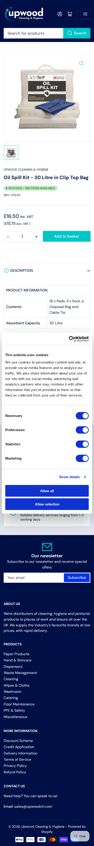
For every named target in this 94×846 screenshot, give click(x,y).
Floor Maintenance (19, 704)
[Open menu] (85, 14)
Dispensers (13, 666)
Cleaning (11, 679)
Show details (69, 477)
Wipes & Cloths (16, 685)
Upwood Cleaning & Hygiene (26, 170)
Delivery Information (20, 753)
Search (80, 33)
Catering (11, 697)
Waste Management (20, 672)
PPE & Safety (14, 710)
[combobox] (47, 33)
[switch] (82, 429)
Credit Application (19, 746)
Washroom (12, 691)
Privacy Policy (15, 765)
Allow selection (47, 504)
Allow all (47, 491)
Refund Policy (15, 772)
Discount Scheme (18, 740)
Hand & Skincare (17, 660)
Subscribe (77, 577)
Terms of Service (17, 759)
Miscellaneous (15, 716)
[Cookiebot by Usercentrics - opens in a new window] (69, 339)
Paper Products (16, 654)
